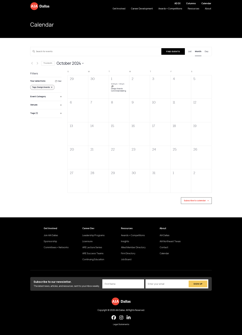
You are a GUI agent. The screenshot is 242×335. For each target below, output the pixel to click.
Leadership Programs (93, 235)
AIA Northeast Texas (170, 241)
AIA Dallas (164, 235)
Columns (191, 3)
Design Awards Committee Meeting (118, 89)
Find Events (173, 51)
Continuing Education (93, 259)
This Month (47, 63)
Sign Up (198, 284)
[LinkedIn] (128, 317)
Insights (125, 241)
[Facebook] (113, 317)
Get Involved (119, 8)
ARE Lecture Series (92, 247)
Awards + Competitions (170, 8)
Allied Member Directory (133, 247)
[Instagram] (121, 317)
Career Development (142, 8)
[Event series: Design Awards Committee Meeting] (112, 86)
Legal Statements (121, 324)
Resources (193, 8)
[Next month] (37, 63)
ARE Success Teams (92, 253)
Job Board (126, 259)
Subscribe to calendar (195, 200)
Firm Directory (128, 253)
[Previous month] (32, 63)
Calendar (206, 3)
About (208, 8)
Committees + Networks (56, 247)
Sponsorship (50, 241)
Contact (164, 247)
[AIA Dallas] (39, 6)
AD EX (177, 3)
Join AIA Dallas (51, 235)
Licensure (87, 241)
